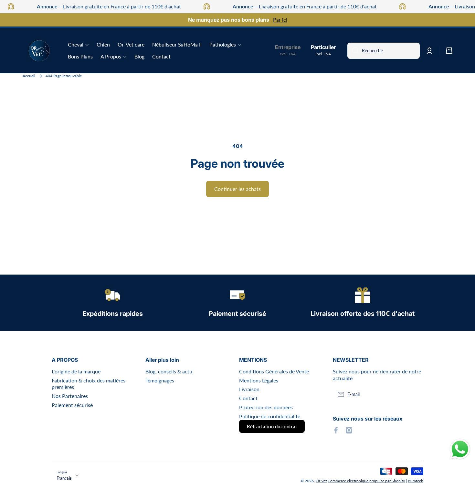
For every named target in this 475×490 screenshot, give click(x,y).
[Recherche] (353, 51)
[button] (449, 50)
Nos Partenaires (70, 396)
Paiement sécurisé (72, 405)
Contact (248, 398)
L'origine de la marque (76, 371)
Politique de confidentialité (269, 416)
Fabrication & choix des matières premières (88, 383)
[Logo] (39, 51)
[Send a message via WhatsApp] (460, 449)
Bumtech (415, 480)
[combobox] (383, 51)
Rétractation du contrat (272, 426)
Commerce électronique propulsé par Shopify (366, 480)
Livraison (249, 389)
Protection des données (266, 407)
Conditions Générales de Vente (274, 371)
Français (64, 478)
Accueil (29, 75)
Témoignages (159, 380)
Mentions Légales (258, 380)
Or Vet (321, 480)
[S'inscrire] (415, 394)
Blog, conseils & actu (168, 371)
